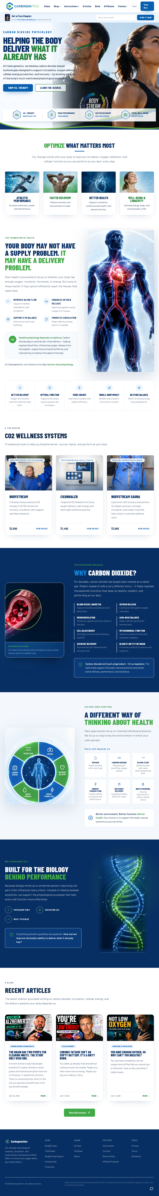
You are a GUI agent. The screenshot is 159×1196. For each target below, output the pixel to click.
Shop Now (146, 6)
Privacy (135, 1145)
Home (47, 6)
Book (97, 6)
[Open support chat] (151, 1188)
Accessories (51, 1161)
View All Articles (77, 1112)
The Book (78, 1151)
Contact (122, 6)
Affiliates (109, 6)
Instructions (71, 6)
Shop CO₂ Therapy (18, 87)
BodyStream (51, 1145)
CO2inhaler (50, 1151)
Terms (134, 1151)
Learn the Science (50, 87)
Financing (49, 1166)
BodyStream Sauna (54, 1156)
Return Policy (109, 1156)
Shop (57, 6)
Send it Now (146, 17)
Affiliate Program (111, 1161)
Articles (87, 6)
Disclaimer (136, 1156)
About (77, 1156)
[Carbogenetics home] (23, 6)
